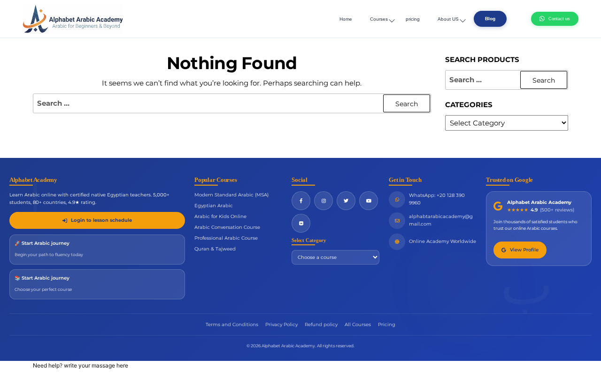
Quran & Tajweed (215, 249)
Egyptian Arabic (213, 206)
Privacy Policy (281, 324)
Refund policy (321, 324)
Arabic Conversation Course (227, 227)
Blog (490, 18)
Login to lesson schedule (101, 220)
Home (345, 19)
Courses (379, 19)
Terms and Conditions (232, 324)
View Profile (524, 250)
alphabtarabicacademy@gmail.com (441, 220)
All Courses (358, 324)
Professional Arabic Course (226, 238)
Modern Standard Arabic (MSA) (231, 195)
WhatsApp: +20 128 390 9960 (437, 199)
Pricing (386, 324)
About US (448, 19)
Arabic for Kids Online (220, 216)
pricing (413, 19)
